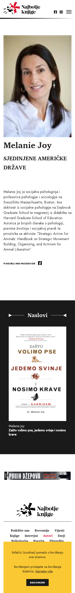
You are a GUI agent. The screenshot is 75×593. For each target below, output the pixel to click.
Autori (48, 535)
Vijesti (59, 530)
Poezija (38, 540)
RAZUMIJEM (37, 582)
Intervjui (31, 535)
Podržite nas (20, 530)
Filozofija (57, 540)
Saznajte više (44, 571)
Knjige (15, 535)
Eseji (61, 535)
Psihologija (19, 540)
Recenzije (42, 530)
